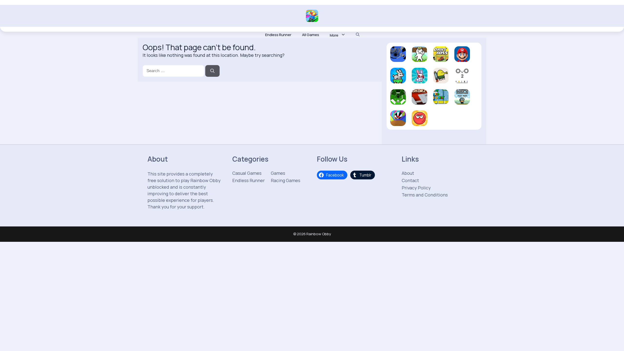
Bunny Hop (398, 77)
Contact (410, 180)
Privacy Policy (416, 188)
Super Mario (462, 56)
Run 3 (398, 58)
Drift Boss (440, 56)
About (408, 173)
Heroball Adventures (419, 116)
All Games (310, 34)
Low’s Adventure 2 (462, 97)
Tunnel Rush (398, 120)
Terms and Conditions (425, 195)
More (334, 35)
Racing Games (285, 180)
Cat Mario (419, 56)
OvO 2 (462, 79)
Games (278, 173)
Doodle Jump (440, 75)
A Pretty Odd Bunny (419, 73)
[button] (357, 34)
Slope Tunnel (398, 97)
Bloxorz (419, 99)
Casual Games (247, 173)
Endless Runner (278, 34)
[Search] (212, 71)
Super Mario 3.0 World (440, 94)
